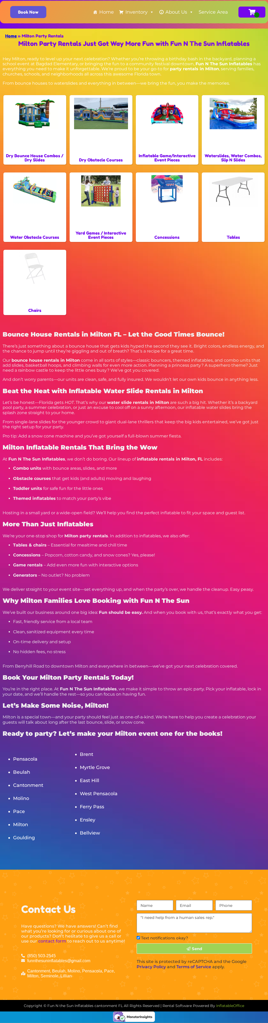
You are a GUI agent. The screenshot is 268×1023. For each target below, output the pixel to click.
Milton (20, 824)
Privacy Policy (151, 966)
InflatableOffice (230, 1005)
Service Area (213, 12)
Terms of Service (193, 966)
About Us (176, 12)
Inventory (136, 12)
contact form (52, 941)
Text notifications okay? (164, 937)
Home (106, 12)
